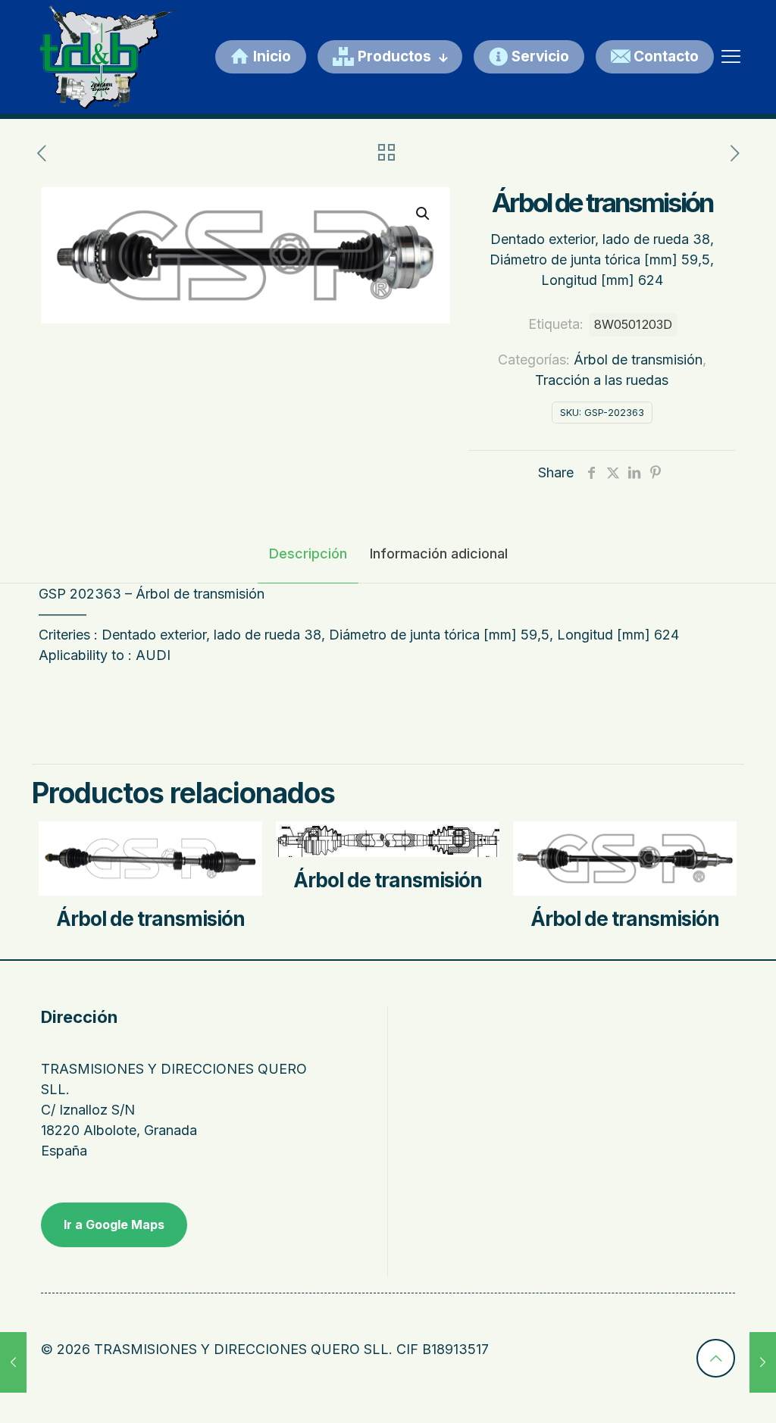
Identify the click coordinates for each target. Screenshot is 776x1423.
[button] (423, 214)
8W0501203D (633, 324)
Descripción (308, 553)
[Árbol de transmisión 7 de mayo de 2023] (13, 1362)
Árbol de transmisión (638, 359)
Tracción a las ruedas (601, 380)
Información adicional (439, 553)
